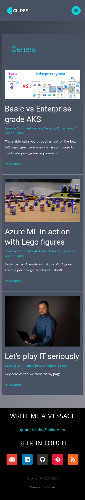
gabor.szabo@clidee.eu (42, 429)
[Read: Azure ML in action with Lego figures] (42, 200)
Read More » (14, 163)
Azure (38, 128)
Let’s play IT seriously (42, 356)
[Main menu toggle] (76, 10)
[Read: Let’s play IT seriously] (42, 321)
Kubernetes (65, 128)
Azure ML (55, 251)
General (49, 128)
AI (35, 251)
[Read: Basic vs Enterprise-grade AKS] (42, 84)
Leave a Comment (18, 128)
